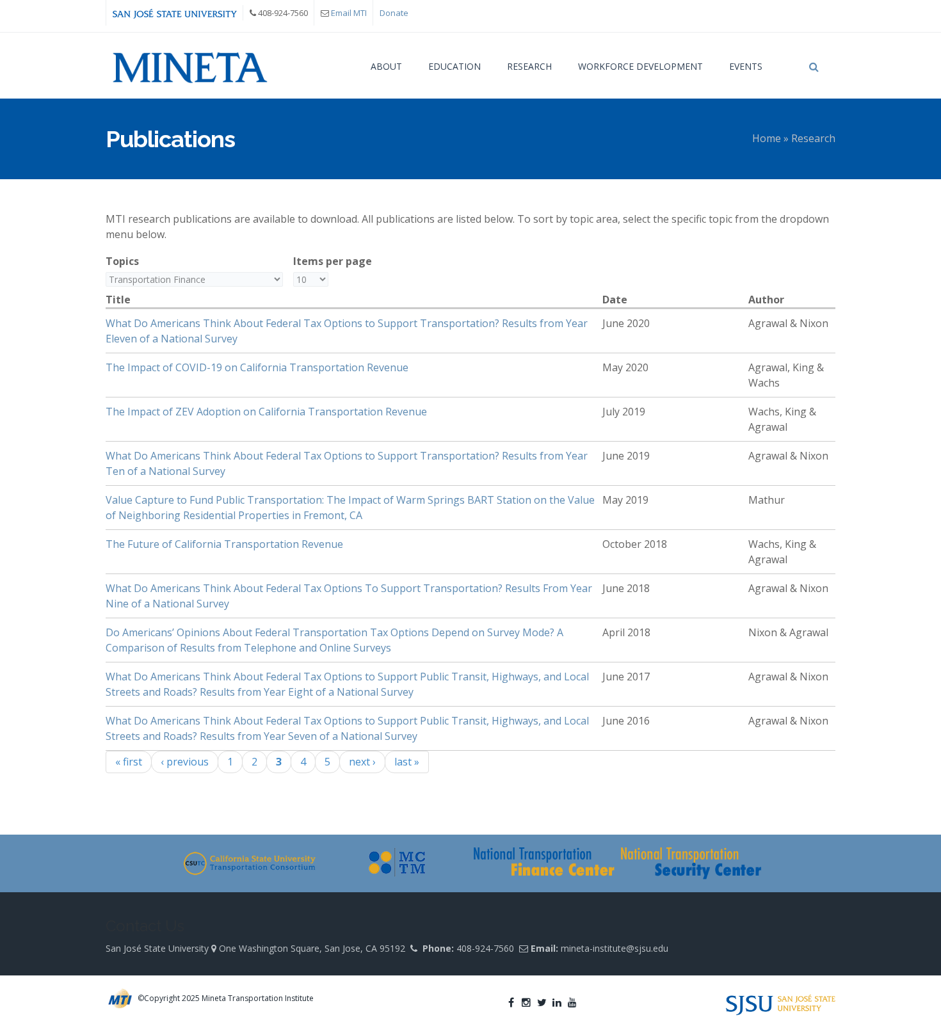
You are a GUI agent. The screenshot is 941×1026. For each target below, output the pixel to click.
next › (362, 762)
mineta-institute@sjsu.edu (614, 948)
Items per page (332, 261)
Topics (122, 261)
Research (529, 66)
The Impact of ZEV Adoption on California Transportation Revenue (266, 412)
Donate (394, 13)
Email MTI (349, 13)
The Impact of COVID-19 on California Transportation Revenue (257, 367)
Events (745, 66)
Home (766, 138)
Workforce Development (640, 66)
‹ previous (185, 762)
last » (406, 762)
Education (454, 66)
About (386, 66)
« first (128, 762)
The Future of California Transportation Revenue (224, 544)
